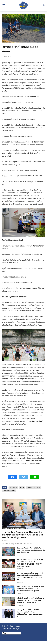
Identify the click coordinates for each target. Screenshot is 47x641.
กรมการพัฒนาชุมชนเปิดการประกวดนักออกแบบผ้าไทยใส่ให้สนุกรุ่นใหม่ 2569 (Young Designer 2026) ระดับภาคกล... (30, 576)
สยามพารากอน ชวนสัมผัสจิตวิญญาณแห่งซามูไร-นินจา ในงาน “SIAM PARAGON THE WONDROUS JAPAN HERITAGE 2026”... (30, 563)
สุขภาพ (22, 488)
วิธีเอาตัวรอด (13, 488)
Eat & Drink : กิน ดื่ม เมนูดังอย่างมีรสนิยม (14, 528)
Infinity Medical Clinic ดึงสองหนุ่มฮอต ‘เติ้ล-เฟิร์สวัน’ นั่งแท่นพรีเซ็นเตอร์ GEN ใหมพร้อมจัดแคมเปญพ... (30, 613)
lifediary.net (14, 626)
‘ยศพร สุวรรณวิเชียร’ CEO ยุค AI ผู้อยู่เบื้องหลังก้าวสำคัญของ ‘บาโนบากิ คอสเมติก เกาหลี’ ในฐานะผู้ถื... (30, 588)
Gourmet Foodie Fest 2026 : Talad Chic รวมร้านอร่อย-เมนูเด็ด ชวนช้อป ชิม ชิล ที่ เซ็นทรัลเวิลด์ (31, 550)
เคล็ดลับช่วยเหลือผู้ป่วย (33, 488)
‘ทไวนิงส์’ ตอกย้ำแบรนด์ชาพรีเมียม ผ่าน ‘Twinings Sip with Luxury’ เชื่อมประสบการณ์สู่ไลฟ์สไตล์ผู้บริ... (30, 600)
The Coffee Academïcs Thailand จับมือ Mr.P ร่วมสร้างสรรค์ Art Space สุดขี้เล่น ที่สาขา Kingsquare (22, 534)
